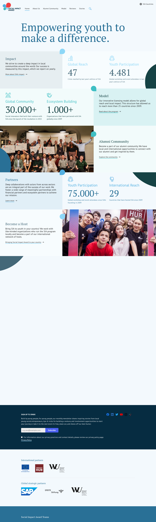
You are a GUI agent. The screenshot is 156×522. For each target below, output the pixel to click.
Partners (72, 8)
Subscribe (52, 430)
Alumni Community (50, 8)
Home (27, 8)
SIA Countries (148, 4)
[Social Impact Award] (12, 7)
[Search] (90, 8)
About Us (36, 8)
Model (63, 8)
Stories (82, 8)
